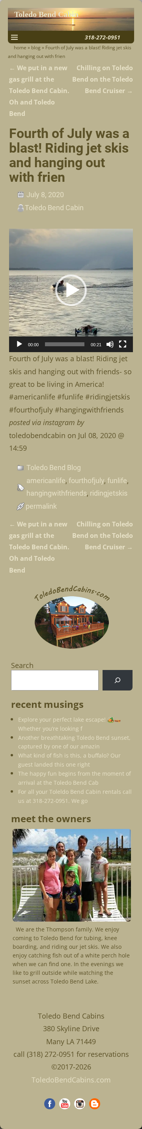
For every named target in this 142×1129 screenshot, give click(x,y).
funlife (117, 480)
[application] (71, 291)
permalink (41, 506)
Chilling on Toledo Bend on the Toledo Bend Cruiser (102, 79)
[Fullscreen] (123, 344)
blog (36, 47)
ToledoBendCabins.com (71, 1079)
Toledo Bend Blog (53, 467)
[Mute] (110, 344)
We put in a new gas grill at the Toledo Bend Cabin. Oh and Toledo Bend (39, 90)
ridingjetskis (108, 493)
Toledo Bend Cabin (46, 14)
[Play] (19, 344)
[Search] (118, 680)
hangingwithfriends (56, 493)
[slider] (64, 344)
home (20, 47)
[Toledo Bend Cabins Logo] (71, 649)
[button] (71, 290)
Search (22, 665)
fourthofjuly (86, 480)
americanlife (45, 480)
